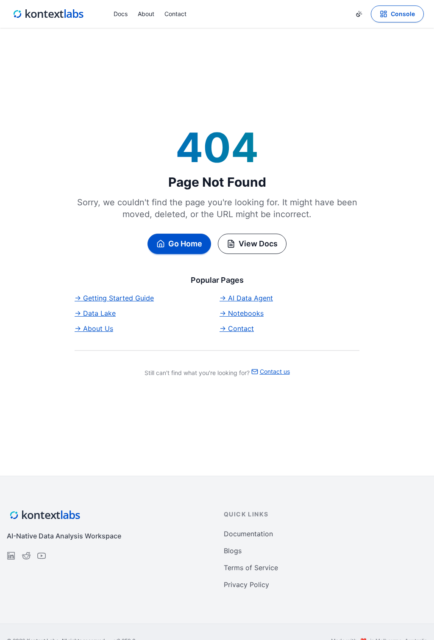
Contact (175, 13)
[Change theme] (359, 14)
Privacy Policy (246, 584)
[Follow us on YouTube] (41, 556)
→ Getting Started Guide (114, 298)
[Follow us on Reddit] (26, 556)
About (146, 13)
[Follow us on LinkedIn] (11, 556)
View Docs (258, 243)
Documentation (248, 534)
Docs (121, 13)
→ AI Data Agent (246, 298)
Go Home (185, 243)
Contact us (275, 371)
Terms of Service (251, 567)
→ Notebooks (242, 313)
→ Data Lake (95, 313)
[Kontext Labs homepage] (48, 14)
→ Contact (237, 328)
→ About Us (94, 328)
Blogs (233, 550)
